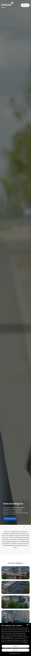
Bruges (6, 569)
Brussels (7, 584)
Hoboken (7, 599)
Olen (5, 613)
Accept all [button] (15, 646)
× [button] (29, 624)
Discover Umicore (9, 518)
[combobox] (27, 625)
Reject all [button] (15, 650)
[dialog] (15, 639)
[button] (15, 653)
